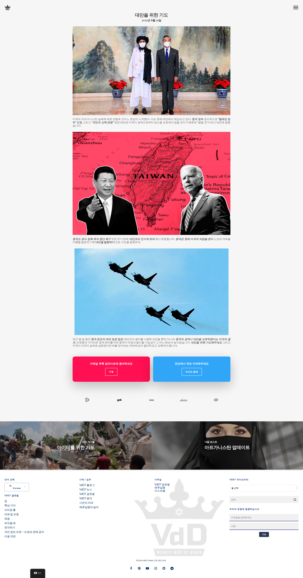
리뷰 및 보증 (11, 514)
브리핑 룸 (10, 509)
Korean (16, 488)
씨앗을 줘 (10, 523)
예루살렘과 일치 (89, 507)
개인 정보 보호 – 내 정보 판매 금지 (24, 532)
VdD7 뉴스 (85, 489)
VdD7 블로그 (87, 485)
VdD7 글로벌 (87, 493)
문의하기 (9, 527)
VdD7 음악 (85, 498)
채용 (7, 518)
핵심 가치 (10, 505)
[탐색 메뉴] (296, 7)
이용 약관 (10, 536)
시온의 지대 (86, 502)
